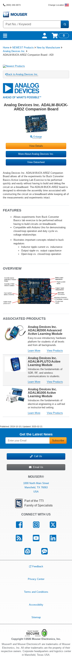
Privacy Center (36, 579)
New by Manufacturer (48, 47)
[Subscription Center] (27, 551)
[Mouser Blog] (44, 551)
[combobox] (32, 24)
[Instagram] (36, 524)
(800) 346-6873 (13, 5)
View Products (55, 350)
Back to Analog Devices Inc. (22, 74)
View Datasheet (36, 162)
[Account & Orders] (45, 35)
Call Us (37, 456)
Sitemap (36, 617)
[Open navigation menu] (5, 35)
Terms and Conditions (36, 591)
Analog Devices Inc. (14, 51)
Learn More (34, 350)
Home (6, 47)
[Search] (65, 24)
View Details (36, 145)
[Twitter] (53, 524)
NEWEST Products (23, 47)
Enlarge (37, 136)
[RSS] (19, 538)
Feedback (37, 566)
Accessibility (36, 604)
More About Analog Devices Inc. (36, 153)
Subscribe (58, 440)
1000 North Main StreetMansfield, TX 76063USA (36, 487)
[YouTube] (36, 538)
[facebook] (19, 524)
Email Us (37, 467)
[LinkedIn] (53, 538)
